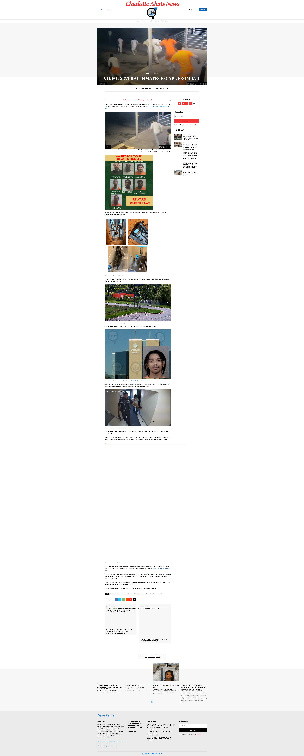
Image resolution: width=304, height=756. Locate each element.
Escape (112, 593)
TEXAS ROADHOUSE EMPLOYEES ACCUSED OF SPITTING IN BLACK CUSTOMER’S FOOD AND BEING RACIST (193, 685)
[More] (194, 103)
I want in (186, 121)
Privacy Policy (193, 124)
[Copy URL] (134, 599)
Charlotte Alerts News (145, 88)
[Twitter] (119, 599)
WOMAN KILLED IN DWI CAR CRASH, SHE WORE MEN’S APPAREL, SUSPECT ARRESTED (190, 137)
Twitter (103, 746)
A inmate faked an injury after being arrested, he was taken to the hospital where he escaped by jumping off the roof (128, 380)
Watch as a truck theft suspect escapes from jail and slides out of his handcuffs (120, 428)
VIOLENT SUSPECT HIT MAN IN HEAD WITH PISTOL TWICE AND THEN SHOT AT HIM (191, 173)
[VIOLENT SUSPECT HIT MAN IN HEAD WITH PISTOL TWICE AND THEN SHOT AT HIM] (178, 172)
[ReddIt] (127, 599)
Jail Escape (129, 593)
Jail (123, 593)
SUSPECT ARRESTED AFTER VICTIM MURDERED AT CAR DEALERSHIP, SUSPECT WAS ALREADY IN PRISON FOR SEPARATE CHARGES (109, 686)
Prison (136, 593)
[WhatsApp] (123, 599)
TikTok (121, 741)
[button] (107, 9)
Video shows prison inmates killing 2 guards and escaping (116, 562)
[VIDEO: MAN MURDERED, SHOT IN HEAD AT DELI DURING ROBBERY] (138, 672)
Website (111, 746)
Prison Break (143, 593)
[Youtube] (114, 746)
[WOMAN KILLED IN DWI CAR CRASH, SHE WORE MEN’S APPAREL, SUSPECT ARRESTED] (178, 136)
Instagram (112, 741)
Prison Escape (153, 593)
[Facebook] (116, 599)
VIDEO (155, 73)
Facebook (103, 741)
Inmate (118, 593)
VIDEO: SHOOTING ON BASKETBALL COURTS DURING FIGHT (154, 640)
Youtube (119, 746)
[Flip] (130, 599)
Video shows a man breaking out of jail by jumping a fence (116, 323)
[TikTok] (117, 742)
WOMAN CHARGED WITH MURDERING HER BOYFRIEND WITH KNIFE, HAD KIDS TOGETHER (190, 165)
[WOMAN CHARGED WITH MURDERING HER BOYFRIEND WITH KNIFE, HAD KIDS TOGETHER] (178, 165)
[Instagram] (107, 742)
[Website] (106, 746)
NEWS (148, 73)
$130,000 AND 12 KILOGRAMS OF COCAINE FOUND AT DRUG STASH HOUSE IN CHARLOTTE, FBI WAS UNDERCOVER (190, 146)
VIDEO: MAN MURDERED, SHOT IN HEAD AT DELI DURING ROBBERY (137, 684)
